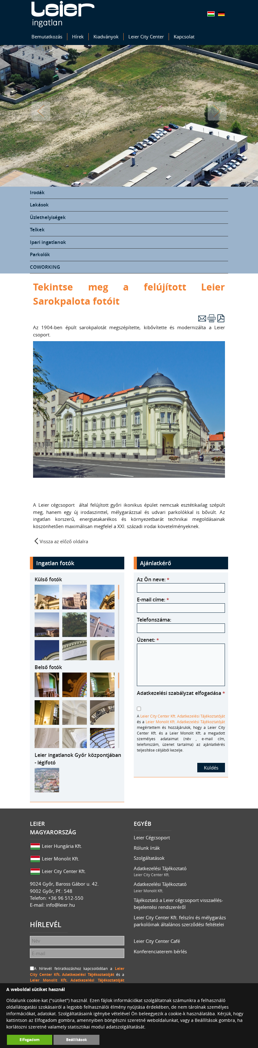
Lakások (39, 204)
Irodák (37, 192)
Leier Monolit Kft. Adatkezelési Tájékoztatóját (185, 721)
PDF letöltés (221, 318)
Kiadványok (106, 36)
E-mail (202, 318)
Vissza (40, 111)
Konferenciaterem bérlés (160, 951)
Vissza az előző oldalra (64, 541)
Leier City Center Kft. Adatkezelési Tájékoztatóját (182, 715)
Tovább (217, 111)
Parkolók (40, 254)
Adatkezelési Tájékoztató (160, 871)
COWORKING (45, 267)
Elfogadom (30, 1039)
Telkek (37, 229)
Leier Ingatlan (63, 14)
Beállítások (76, 1039)
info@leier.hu (60, 905)
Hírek (78, 36)
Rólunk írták (147, 848)
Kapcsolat (184, 36)
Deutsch (221, 13)
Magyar (211, 13)
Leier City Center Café (157, 941)
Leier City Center (146, 36)
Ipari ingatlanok (48, 242)
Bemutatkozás (46, 36)
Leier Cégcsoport (152, 837)
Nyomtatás (212, 318)
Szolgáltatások (149, 858)
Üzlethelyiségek (48, 217)
